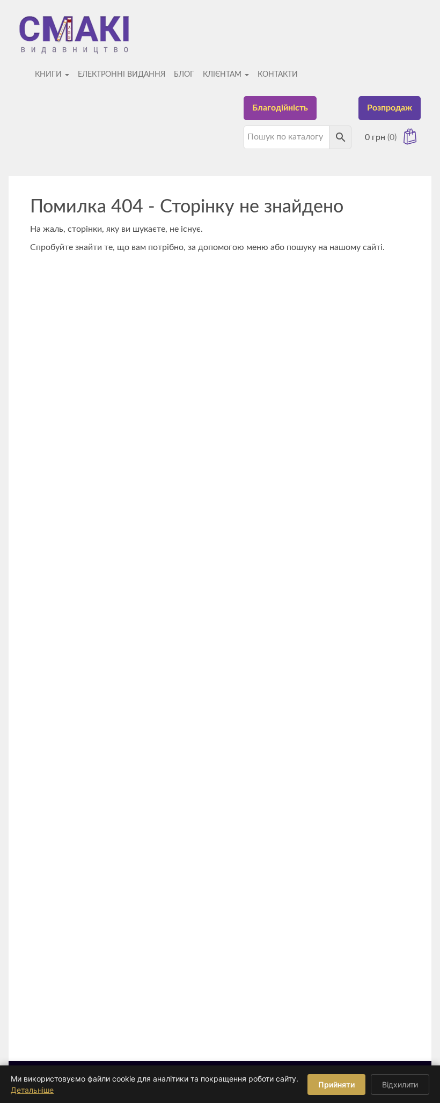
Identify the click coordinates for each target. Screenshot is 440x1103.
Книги (49, 74)
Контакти (278, 74)
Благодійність (280, 108)
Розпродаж (389, 108)
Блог (184, 74)
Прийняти (336, 1084)
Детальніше (32, 1089)
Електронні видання (121, 74)
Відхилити (400, 1084)
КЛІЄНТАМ (223, 74)
